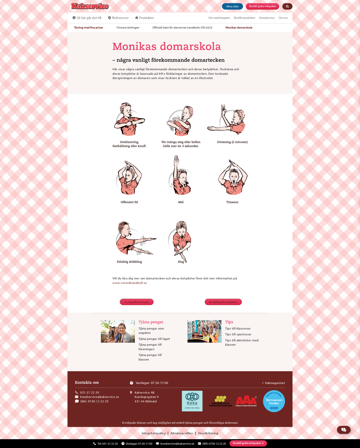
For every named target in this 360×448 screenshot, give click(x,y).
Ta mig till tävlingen (136, 302)
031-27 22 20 (89, 392)
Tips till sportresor (238, 334)
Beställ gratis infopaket (262, 6)
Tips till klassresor (238, 328)
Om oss (283, 18)
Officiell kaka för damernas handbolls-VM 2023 (182, 27)
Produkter (146, 17)
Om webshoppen (219, 18)
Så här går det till (89, 17)
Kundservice (267, 18)
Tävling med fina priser (88, 27)
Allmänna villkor (181, 433)
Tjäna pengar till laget (154, 339)
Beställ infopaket (247, 443)
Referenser (120, 17)
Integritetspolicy (154, 433)
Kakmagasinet (275, 383)
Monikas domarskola (239, 27)
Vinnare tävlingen (127, 27)
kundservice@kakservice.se (99, 397)
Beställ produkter (244, 18)
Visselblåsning (208, 433)
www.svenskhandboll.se (129, 283)
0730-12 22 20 (98, 401)
